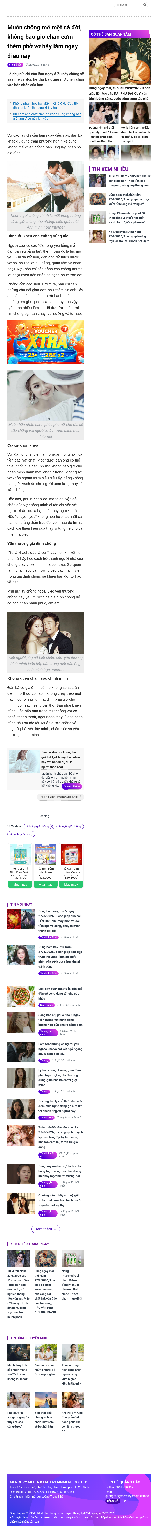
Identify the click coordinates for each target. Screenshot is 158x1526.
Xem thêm (73, 786)
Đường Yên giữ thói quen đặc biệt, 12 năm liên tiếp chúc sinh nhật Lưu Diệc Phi (103, 134)
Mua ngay (20, 884)
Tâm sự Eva (46, 1117)
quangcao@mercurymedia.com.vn (127, 1496)
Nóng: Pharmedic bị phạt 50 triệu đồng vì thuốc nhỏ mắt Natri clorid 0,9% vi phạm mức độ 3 (72, 1284)
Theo (58, 796)
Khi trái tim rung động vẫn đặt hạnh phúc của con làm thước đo (72, 1422)
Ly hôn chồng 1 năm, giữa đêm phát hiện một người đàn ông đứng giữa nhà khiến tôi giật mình (59, 1077)
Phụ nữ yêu (15, 64)
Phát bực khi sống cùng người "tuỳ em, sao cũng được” (18, 1419)
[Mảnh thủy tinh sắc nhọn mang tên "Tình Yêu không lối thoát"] (18, 1352)
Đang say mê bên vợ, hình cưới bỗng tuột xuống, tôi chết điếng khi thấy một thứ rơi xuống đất (59, 1171)
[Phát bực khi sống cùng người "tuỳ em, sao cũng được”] (18, 1400)
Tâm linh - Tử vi (48, 937)
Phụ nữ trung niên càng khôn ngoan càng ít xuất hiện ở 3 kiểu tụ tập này (71, 1374)
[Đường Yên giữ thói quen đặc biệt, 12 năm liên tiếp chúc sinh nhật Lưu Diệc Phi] (104, 113)
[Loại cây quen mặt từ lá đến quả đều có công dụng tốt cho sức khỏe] (21, 996)
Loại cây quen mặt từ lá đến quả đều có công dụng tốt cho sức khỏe (60, 993)
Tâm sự (44, 1060)
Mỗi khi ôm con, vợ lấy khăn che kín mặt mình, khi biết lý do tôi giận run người (136, 134)
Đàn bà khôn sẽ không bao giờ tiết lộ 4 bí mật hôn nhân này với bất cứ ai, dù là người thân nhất (60, 759)
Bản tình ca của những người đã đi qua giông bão (45, 1370)
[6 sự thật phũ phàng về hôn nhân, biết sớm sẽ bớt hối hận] (46, 1400)
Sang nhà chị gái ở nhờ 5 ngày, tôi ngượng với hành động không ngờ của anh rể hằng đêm (60, 1020)
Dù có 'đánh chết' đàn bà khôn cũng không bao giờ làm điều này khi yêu (47, 116)
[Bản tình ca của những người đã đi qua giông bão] (46, 1352)
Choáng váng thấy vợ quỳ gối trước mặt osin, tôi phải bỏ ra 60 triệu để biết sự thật (60, 1200)
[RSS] (123, 1500)
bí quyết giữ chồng (69, 826)
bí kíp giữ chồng (39, 826)
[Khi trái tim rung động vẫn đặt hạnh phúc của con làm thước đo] (73, 1400)
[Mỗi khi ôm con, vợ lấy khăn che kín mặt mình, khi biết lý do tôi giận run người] (136, 113)
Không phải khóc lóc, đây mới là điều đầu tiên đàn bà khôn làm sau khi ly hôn (46, 106)
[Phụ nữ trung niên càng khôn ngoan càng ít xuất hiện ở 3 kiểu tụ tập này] (73, 1352)
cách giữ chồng (22, 834)
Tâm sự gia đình (46, 1033)
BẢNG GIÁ (112, 1501)
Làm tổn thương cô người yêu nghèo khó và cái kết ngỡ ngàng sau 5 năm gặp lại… (60, 1049)
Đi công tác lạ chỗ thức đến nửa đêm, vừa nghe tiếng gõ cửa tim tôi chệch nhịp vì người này (60, 1106)
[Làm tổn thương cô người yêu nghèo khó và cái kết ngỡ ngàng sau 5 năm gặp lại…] (21, 1052)
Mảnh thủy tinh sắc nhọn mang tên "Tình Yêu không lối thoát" (17, 1372)
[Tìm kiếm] (144, 4)
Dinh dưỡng (46, 1005)
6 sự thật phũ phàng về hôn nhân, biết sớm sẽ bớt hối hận (44, 1419)
